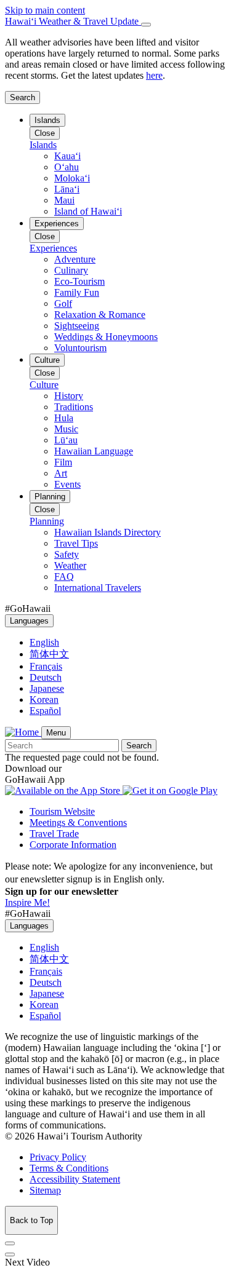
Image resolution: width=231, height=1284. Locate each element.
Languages (29, 620)
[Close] (146, 24)
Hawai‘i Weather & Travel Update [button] (73, 21)
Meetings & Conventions (78, 822)
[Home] (23, 732)
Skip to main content (45, 10)
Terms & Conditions (69, 1168)
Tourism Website (62, 811)
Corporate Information (73, 844)
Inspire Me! (27, 902)
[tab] (115, 21)
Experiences (56, 223)
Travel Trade (54, 833)
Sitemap (45, 1190)
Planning (49, 496)
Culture (47, 360)
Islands (47, 120)
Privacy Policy (58, 1157)
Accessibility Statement (75, 1179)
